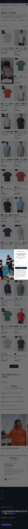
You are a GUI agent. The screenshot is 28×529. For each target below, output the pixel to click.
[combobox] (16, 266)
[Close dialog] (27, 250)
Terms (18, 277)
